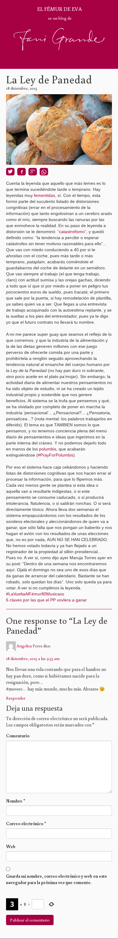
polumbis (47, 449)
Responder (15, 698)
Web (10, 846)
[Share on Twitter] (10, 171)
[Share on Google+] (32, 171)
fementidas (44, 195)
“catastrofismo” (71, 231)
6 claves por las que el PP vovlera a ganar (47, 600)
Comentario (17, 736)
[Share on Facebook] (21, 171)
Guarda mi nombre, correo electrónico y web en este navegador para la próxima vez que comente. (56, 879)
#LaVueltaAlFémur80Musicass (35, 593)
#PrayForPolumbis (55, 455)
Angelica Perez (29, 646)
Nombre (15, 801)
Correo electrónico (26, 823)
